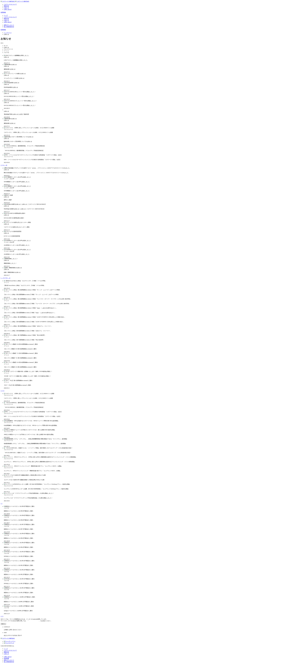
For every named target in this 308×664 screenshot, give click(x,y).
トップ (6, 15)
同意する (3, 624)
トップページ (8, 32)
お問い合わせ (8, 9)
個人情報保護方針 (9, 26)
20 (6, 165)
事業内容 (6, 6)
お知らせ (6, 7)
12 (9, 278)
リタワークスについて (10, 4)
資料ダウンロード (9, 25)
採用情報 (3, 12)
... (4, 165)
